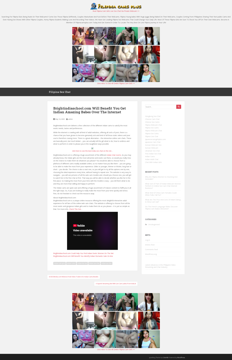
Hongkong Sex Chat (153, 116)
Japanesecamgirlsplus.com (155, 139)
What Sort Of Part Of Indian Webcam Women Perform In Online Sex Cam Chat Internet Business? (163, 186)
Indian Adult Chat (151, 159)
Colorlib (165, 357)
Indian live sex (82, 263)
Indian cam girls (59, 263)
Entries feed (149, 245)
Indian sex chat (94, 263)
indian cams (71, 263)
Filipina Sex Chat (59, 91)
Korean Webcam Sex (153, 145)
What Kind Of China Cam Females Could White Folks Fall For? (161, 194)
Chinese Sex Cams (152, 122)
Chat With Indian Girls (153, 162)
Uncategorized (154, 224)
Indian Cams (150, 156)
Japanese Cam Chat (152, 142)
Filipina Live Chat (151, 136)
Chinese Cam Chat (152, 119)
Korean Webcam (151, 148)
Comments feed (151, 249)
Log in (147, 240)
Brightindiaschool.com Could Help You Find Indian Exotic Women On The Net (83, 253)
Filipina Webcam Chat (153, 125)
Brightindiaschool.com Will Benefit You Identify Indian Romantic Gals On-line (83, 256)
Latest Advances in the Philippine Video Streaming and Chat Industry (160, 266)
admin (70, 119)
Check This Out (75, 209)
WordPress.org (151, 254)
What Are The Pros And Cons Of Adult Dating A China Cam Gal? (163, 201)
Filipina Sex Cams (152, 128)
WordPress (181, 357)
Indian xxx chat (107, 263)
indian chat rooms (114, 155)
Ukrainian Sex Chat (152, 151)
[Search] (178, 107)
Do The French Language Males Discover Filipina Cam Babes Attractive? (161, 207)
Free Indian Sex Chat (153, 154)
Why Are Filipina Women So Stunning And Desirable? (161, 178)
